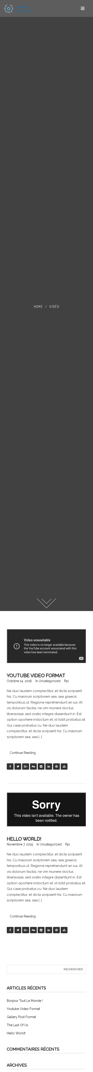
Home (38, 306)
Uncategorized (49, 681)
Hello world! (24, 839)
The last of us (17, 1025)
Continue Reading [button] (23, 753)
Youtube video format (36, 675)
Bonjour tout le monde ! (25, 1001)
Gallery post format (21, 1017)
